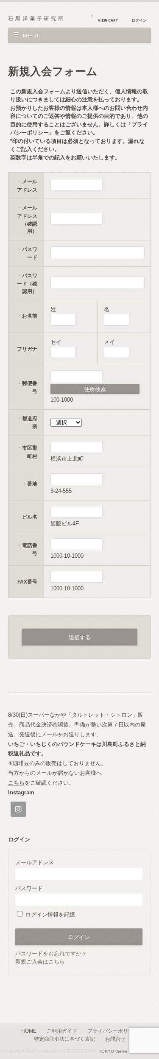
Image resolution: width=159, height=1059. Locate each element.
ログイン (139, 20)
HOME (28, 1031)
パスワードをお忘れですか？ (51, 953)
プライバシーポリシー (112, 1031)
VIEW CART (104, 18)
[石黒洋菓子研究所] (35, 19)
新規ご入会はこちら (40, 961)
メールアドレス (34, 862)
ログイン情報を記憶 (49, 914)
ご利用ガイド (62, 1031)
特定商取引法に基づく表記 (64, 1039)
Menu (32, 36)
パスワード (29, 888)
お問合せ (115, 1039)
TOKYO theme (113, 1051)
